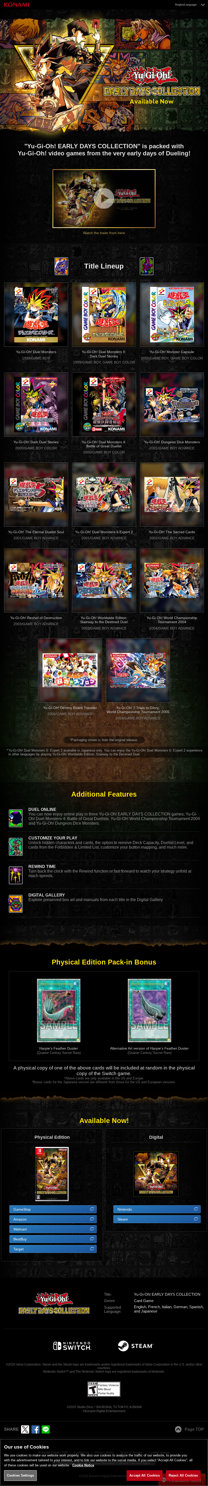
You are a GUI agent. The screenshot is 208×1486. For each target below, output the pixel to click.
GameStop (22, 1209)
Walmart (20, 1229)
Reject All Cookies (183, 1475)
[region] (104, 1462)
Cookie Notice (83, 1465)
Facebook (35, 1429)
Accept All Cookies (144, 1475)
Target (18, 1249)
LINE (46, 1429)
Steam (122, 1219)
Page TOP (194, 1429)
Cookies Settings (20, 1475)
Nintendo (124, 1209)
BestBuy (20, 1239)
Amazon (20, 1219)
